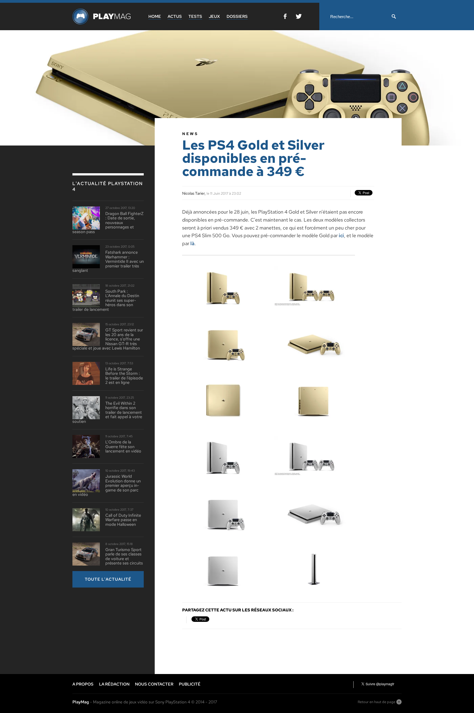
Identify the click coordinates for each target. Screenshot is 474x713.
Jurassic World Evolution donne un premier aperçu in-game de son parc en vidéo (106, 485)
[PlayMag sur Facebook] (285, 17)
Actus (175, 16)
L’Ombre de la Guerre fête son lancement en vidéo (123, 447)
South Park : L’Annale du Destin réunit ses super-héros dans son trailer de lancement (105, 300)
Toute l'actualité (108, 579)
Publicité (190, 684)
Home (154, 16)
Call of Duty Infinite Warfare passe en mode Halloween (123, 520)
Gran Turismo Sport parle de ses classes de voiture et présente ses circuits (124, 556)
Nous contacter (154, 684)
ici (341, 235)
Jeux (214, 16)
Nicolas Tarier (193, 193)
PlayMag (80, 702)
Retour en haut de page (376, 702)
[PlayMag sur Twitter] (299, 17)
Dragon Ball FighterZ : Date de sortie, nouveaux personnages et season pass (107, 222)
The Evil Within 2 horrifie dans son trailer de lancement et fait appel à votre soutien (107, 412)
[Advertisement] (113, 630)
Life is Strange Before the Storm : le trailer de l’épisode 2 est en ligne (124, 376)
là (192, 243)
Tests (195, 16)
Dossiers (237, 16)
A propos (83, 684)
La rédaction (114, 684)
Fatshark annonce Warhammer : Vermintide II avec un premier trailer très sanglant (108, 261)
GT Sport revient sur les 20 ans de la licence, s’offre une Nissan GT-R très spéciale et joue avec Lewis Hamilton (107, 339)
